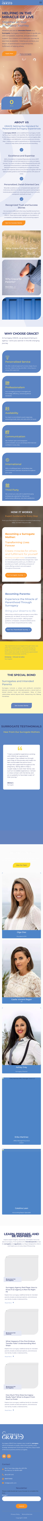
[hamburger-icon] (40, 3)
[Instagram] (9, 1456)
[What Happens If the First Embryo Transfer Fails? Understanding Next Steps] (21, 1322)
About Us (21, 122)
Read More (8, 1303)
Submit (21, 1506)
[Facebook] (4, 1456)
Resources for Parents (11, 1333)
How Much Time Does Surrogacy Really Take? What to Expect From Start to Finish (20, 1397)
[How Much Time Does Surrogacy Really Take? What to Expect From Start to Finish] (21, 1375)
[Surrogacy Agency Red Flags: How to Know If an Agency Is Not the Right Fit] (21, 1268)
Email (5, 1495)
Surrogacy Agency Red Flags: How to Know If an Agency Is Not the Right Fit (21, 1290)
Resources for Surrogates (11, 1279)
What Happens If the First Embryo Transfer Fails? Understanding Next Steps (21, 1343)
